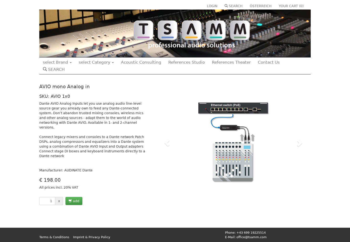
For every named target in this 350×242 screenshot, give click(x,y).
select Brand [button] (56, 62)
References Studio (186, 62)
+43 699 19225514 (251, 232)
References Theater (231, 62)
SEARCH (235, 6)
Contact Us (269, 62)
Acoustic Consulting (141, 62)
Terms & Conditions (54, 237)
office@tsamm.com (251, 237)
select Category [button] (95, 62)
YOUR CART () (291, 6)
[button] (167, 143)
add (75, 201)
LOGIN (212, 6)
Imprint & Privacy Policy (91, 237)
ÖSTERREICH (261, 6)
